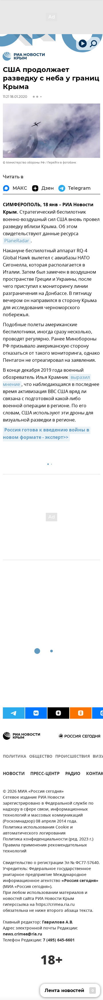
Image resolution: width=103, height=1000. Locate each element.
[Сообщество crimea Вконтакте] (36, 713)
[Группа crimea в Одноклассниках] (81, 713)
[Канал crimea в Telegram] (14, 713)
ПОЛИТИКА (14, 756)
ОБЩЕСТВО (40, 756)
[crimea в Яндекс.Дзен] (58, 713)
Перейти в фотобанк (61, 162)
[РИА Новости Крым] (23, 56)
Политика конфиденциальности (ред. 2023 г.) (48, 839)
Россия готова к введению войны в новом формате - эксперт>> (46, 434)
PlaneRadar (16, 240)
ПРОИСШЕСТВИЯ (72, 756)
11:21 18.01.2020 (15, 96)
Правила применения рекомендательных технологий (45, 848)
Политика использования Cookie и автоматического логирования (38, 830)
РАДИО (72, 774)
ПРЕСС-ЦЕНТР (45, 774)
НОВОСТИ (14, 774)
